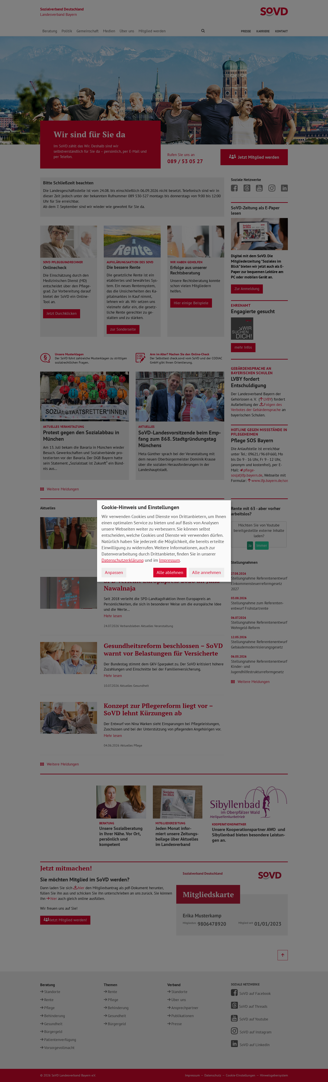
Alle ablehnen (170, 572)
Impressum (169, 560)
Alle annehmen (206, 572)
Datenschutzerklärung (123, 560)
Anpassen (114, 572)
